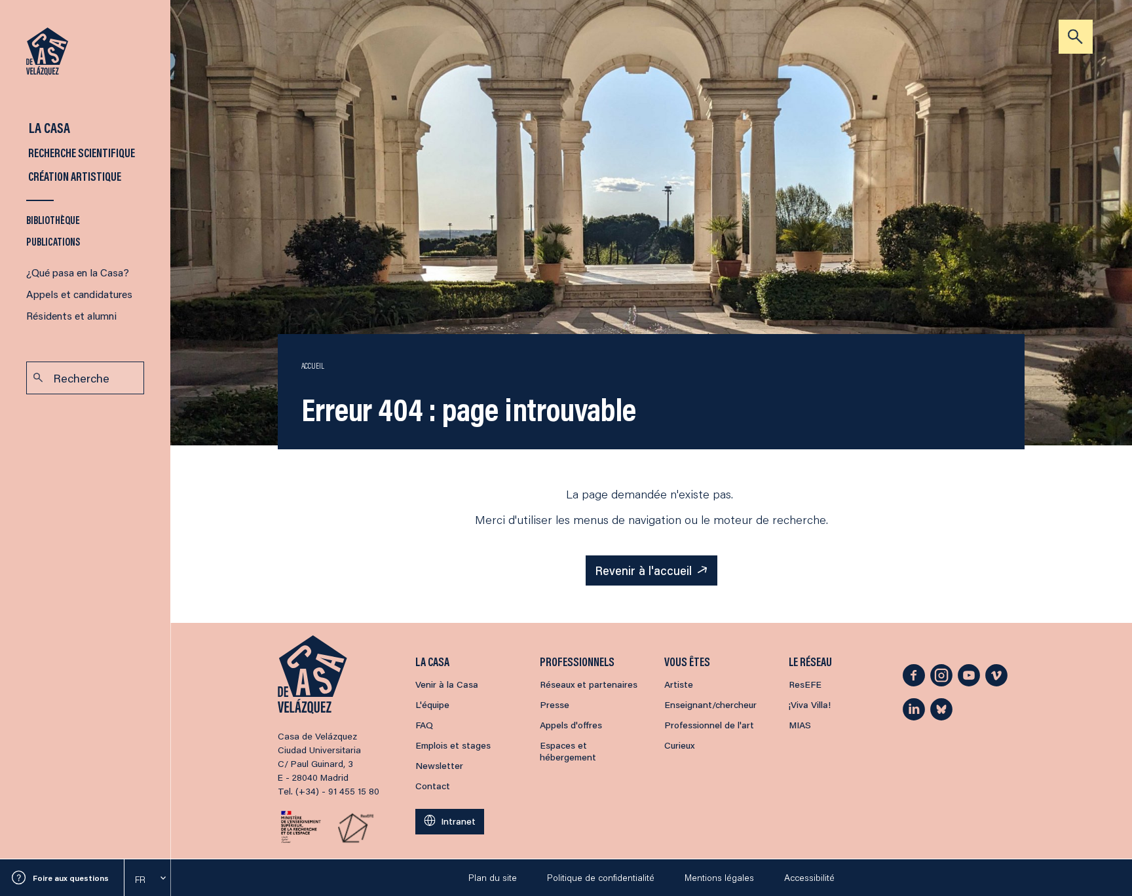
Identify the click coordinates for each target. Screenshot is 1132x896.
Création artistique (73, 176)
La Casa (48, 127)
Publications (53, 241)
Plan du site (492, 878)
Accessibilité (809, 878)
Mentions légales (719, 878)
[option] (147, 879)
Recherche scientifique (80, 152)
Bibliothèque (53, 220)
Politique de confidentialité (600, 878)
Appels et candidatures (79, 294)
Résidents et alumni (71, 315)
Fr (140, 880)
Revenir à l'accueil (643, 570)
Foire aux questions (71, 878)
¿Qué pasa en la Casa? (77, 272)
